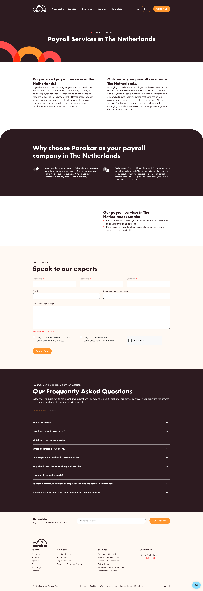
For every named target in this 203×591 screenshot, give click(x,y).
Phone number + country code (116, 291)
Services (72, 9)
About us (102, 9)
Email (35, 291)
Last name (84, 279)
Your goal (57, 9)
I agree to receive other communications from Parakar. (99, 339)
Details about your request (44, 303)
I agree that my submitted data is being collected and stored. (54, 339)
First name (37, 279)
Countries (87, 9)
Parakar (39, 9)
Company (131, 279)
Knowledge (118, 9)
